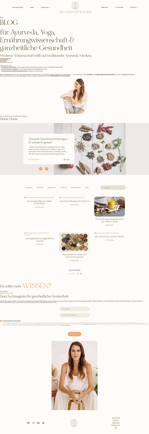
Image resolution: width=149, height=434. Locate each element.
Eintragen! (74, 334)
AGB (115, 428)
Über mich (104, 7)
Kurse (32, 7)
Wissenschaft (76, 187)
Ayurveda (40, 187)
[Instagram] (33, 423)
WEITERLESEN (33, 159)
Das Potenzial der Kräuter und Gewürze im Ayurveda (74, 255)
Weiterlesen (39, 207)
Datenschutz (115, 425)
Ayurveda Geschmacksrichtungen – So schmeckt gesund (48, 140)
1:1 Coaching (119, 7)
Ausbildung (44, 7)
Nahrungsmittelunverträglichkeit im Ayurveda (40, 239)
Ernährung (52, 187)
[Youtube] (38, 423)
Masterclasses (18, 7)
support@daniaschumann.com (89, 324)
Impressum (115, 423)
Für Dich (133, 7)
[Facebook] (28, 423)
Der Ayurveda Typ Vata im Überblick (109, 236)
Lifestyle (63, 187)
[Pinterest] (43, 423)
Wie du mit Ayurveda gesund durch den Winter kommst (109, 220)
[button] (46, 169)
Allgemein (28, 187)
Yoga (87, 187)
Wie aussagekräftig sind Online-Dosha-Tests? (39, 202)
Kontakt (115, 420)
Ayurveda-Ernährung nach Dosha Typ (74, 201)
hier (38, 324)
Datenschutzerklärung (66, 325)
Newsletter (116, 418)
